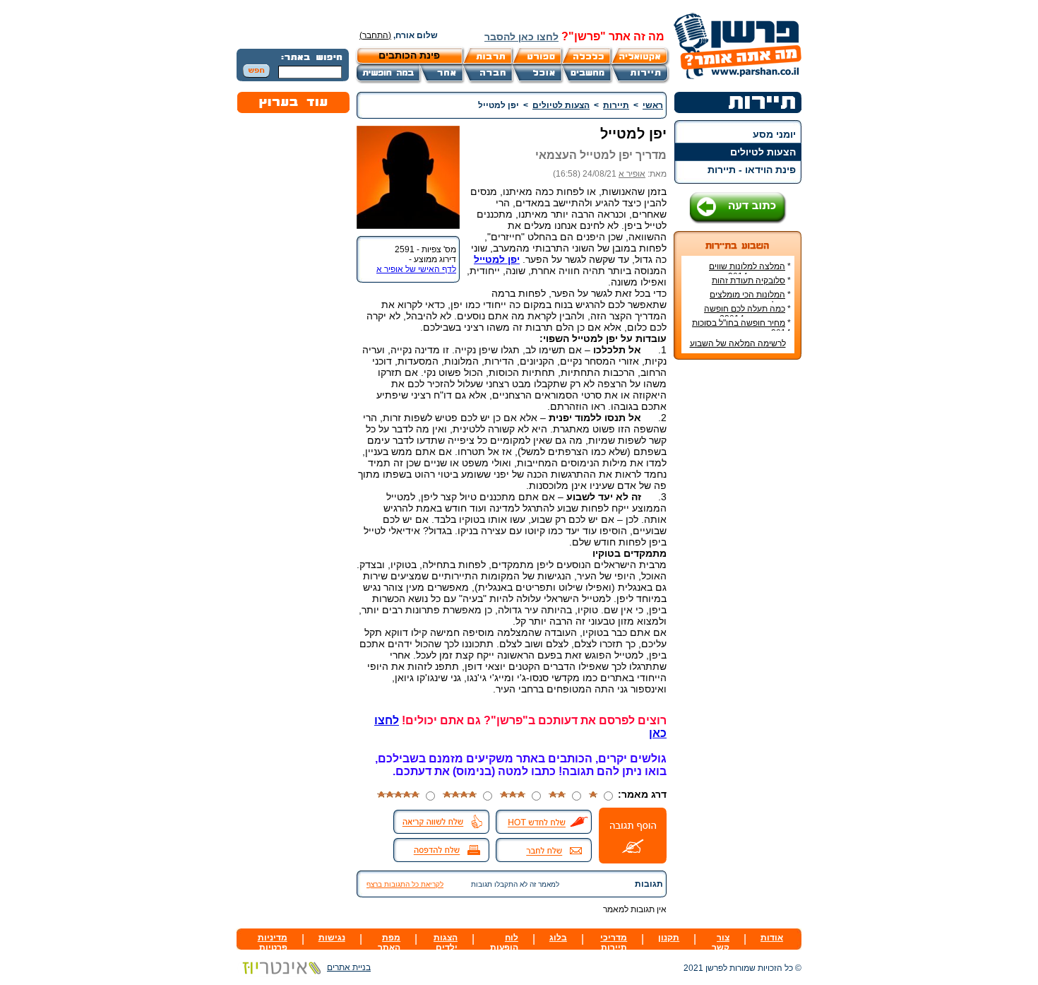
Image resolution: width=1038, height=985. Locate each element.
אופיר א (632, 174)
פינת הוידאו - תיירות (752, 169)
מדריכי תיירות (613, 942)
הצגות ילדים (446, 942)
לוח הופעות (504, 942)
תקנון (668, 938)
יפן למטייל (497, 259)
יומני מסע (774, 134)
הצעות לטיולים (763, 152)
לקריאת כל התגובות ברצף (404, 884)
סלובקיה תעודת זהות (748, 280)
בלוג (558, 938)
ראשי (653, 105)
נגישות (331, 938)
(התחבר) (375, 35)
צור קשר (720, 942)
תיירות (616, 105)
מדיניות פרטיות (272, 942)
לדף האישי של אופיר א (416, 269)
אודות (771, 938)
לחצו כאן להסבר (521, 36)
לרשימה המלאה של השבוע (738, 343)
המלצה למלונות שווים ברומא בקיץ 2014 (750, 271)
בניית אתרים (349, 967)
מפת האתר (389, 942)
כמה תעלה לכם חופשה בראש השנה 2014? (747, 314)
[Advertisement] (737, 582)
